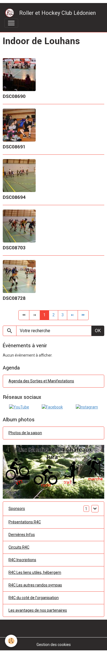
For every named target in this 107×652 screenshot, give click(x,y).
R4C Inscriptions (22, 560)
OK (98, 330)
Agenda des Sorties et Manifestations (41, 381)
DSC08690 (14, 96)
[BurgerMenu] (11, 23)
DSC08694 (14, 197)
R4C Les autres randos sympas (35, 585)
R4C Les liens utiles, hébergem (35, 572)
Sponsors (17, 508)
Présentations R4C (25, 522)
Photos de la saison (25, 433)
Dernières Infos (22, 534)
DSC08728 (14, 298)
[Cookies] (11, 641)
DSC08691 (14, 146)
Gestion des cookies (53, 644)
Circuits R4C (19, 547)
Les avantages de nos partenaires (38, 610)
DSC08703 (14, 247)
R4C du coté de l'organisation (34, 597)
